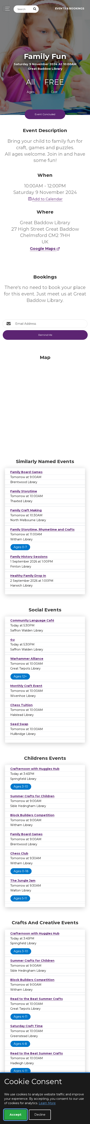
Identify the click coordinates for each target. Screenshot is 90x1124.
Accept (15, 1114)
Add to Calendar (47, 199)
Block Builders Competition (32, 815)
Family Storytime (23, 491)
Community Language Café (32, 620)
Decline (39, 1114)
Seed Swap (19, 724)
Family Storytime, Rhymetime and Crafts (42, 529)
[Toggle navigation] (6, 8)
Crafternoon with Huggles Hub (34, 769)
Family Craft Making (26, 510)
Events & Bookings (69, 8)
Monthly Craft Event (26, 686)
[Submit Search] (35, 9)
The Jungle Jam (22, 880)
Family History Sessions (29, 557)
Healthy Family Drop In (28, 576)
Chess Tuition (21, 705)
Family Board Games (26, 472)
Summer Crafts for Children (32, 796)
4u (12, 640)
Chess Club (19, 853)
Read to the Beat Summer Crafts (36, 999)
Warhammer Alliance (26, 659)
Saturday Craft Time (26, 1026)
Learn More (47, 1103)
